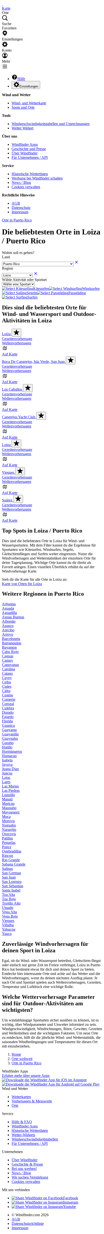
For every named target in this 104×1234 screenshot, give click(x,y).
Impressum (20, 212)
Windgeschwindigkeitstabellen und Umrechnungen (50, 124)
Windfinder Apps (25, 144)
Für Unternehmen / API (30, 157)
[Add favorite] (16, 333)
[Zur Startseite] (2, 4)
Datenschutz (21, 208)
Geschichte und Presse (29, 149)
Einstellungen (28, 86)
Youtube (69, 1207)
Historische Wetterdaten (30, 174)
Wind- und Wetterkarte (29, 103)
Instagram (70, 1202)
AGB (16, 203)
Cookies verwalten (26, 187)
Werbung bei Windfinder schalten (37, 178)
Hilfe (21, 79)
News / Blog (21, 182)
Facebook (70, 1198)
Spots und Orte (23, 107)
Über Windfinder (24, 153)
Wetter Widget (22, 128)
